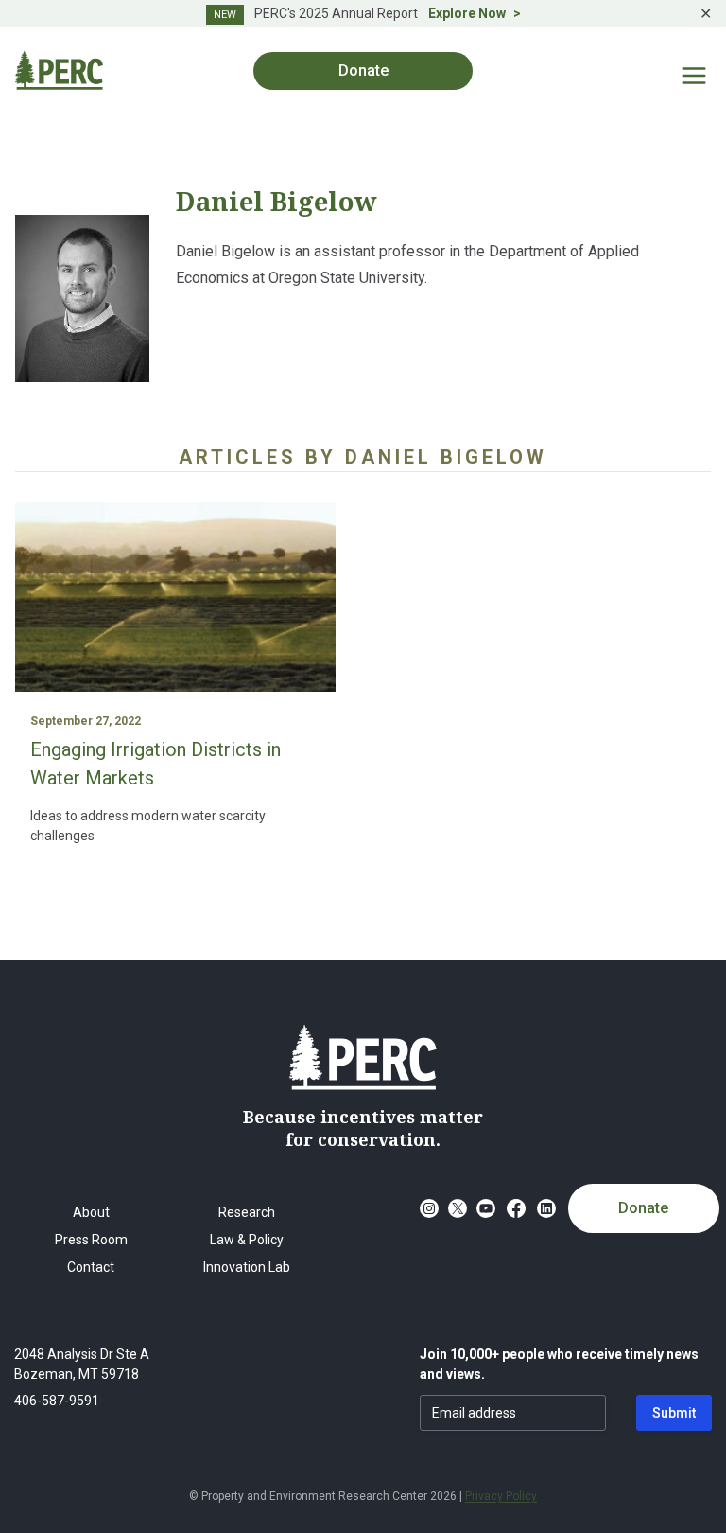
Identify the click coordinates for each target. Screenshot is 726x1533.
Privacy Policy (501, 1496)
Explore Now (467, 13)
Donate (643, 1208)
